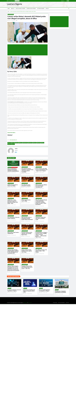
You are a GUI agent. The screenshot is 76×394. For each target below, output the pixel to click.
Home (9, 8)
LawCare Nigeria (14, 4)
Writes (13, 144)
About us (12, 8)
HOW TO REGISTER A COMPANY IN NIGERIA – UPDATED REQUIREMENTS (13, 170)
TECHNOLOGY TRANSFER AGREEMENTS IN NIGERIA (60, 292)
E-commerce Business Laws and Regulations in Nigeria (14, 290)
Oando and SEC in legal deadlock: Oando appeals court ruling (26, 251)
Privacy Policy (55, 302)
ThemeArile (30, 302)
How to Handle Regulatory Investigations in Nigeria (44, 290)
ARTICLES (47, 8)
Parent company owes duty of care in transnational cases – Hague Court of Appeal (41, 169)
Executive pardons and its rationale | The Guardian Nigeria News (26, 233)
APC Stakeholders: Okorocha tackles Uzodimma (13, 218)
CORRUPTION (25, 142)
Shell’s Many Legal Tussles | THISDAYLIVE (13, 233)
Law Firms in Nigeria (40, 8)
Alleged (17, 142)
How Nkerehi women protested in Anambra (26, 185)
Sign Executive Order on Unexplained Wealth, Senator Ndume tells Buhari (27, 218)
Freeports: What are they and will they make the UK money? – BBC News (26, 267)
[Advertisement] (28, 49)
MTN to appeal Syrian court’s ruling (25, 200)
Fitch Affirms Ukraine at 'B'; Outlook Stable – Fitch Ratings (41, 251)
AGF (12, 142)
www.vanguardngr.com (13, 139)
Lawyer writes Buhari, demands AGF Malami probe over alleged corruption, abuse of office (23, 11)
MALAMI (39, 142)
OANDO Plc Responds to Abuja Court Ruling (12, 185)
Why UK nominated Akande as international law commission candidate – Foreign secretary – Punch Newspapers (41, 202)
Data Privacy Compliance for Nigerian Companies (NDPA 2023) (29, 291)
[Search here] (68, 8)
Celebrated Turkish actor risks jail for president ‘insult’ (40, 218)
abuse (9, 142)
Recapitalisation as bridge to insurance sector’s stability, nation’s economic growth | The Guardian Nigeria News (41, 234)
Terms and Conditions (61, 302)
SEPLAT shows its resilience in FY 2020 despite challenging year (41, 186)
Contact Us (67, 302)
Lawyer (35, 142)
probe (9, 144)
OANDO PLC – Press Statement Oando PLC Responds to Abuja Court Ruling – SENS (12, 201)
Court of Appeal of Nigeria (20, 8)
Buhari (20, 142)
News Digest (25, 302)
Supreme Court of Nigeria (31, 8)
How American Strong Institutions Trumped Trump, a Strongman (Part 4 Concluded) (27, 170)
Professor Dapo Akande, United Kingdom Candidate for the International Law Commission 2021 (13, 251)
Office (43, 142)
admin (10, 20)
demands (30, 142)
